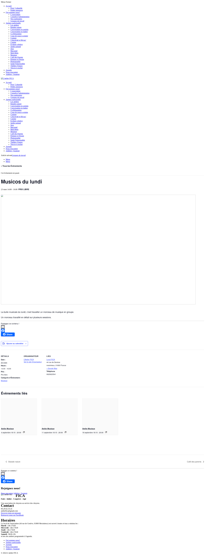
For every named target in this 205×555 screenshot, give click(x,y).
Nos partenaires (16, 19)
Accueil (9, 6)
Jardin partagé (15, 47)
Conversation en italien (19, 32)
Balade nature (14, 461)
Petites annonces (16, 10)
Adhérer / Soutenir (13, 74)
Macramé (13, 51)
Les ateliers (14, 25)
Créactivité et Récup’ (18, 40)
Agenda (9, 70)
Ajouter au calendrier (14, 343)
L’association (15, 15)
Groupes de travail (17, 21)
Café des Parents (16, 57)
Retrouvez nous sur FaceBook (12, 515)
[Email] (102, 327)
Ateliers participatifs (13, 23)
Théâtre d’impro (16, 66)
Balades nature (15, 27)
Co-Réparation (15, 34)
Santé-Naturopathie (17, 64)
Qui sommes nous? (13, 12)
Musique (13, 55)
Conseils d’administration (19, 17)
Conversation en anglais (19, 29)
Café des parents (194, 461)
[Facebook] (102, 331)
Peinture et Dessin (17, 59)
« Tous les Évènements (11, 166)
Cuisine (13, 42)
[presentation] (19, 412)
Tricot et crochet (16, 68)
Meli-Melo (14, 53)
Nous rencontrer (12, 72)
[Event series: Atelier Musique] (24, 432)
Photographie (15, 62)
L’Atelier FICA (29, 359)
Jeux (12, 49)
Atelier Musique (7, 428)
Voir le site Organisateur (33, 362)
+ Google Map (52, 368)
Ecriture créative (16, 44)
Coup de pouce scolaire (19, 36)
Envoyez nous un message (11, 513)
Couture (13, 38)
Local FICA (51, 359)
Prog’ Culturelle (16, 8)
